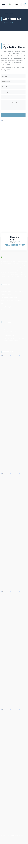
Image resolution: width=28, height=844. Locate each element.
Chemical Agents (6, 294)
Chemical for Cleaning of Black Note (11, 301)
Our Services (4, 288)
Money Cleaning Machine (8, 307)
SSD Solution (4, 304)
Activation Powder (6, 310)
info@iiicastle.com (9, 335)
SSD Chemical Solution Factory (9, 297)
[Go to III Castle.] (1, 22)
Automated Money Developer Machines (12, 291)
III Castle (12, 835)
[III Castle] (13, 4)
